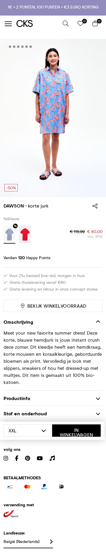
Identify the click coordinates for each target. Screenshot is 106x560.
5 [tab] (22, 46)
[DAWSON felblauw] (9, 235)
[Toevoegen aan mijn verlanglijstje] (94, 46)
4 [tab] (18, 46)
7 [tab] (31, 46)
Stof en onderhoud (25, 413)
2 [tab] (10, 46)
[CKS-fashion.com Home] (37, 24)
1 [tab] (6, 46)
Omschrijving (18, 321)
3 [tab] (14, 46)
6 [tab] (27, 46)
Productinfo (17, 398)
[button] (65, 23)
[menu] (8, 24)
